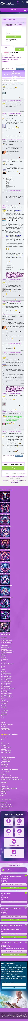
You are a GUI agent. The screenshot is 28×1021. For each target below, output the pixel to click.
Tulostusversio (20, 69)
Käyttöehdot (22, 1015)
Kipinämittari (4, 649)
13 (8, 68)
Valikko (14, 9)
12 (6, 68)
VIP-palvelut (4, 707)
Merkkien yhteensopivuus (7, 650)
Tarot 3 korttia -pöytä (6, 752)
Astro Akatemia (4, 736)
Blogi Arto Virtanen (5, 685)
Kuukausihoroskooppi (6, 638)
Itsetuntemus (4, 714)
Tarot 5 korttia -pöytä (6, 750)
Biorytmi (3, 666)
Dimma (4, 411)
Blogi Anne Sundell (5, 691)
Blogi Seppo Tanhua (6, 673)
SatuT (3, 159)
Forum (2, 698)
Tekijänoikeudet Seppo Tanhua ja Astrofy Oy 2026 (11, 1014)
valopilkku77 (5, 279)
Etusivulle (3, 660)
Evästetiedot (24, 1016)
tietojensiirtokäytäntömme (15, 978)
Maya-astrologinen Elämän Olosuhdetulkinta (11, 779)
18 (2, 69)
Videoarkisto (3, 793)
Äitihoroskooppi (4, 645)
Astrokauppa (4, 703)
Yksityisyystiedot (16, 1016)
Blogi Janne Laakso (5, 695)
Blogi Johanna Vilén (5, 674)
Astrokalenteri (4, 702)
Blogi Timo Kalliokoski (6, 676)
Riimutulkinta (4, 726)
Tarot (2, 742)
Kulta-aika (2, 784)
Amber (4, 82)
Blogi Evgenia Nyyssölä (6, 681)
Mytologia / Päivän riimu (7, 724)
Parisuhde (3, 715)
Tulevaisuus (4, 712)
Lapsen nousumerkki (6, 643)
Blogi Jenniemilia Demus (7, 696)
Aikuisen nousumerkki (6, 642)
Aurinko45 (4, 301)
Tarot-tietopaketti (5, 743)
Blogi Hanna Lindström (6, 693)
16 (12, 68)
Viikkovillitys (4, 637)
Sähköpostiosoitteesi (8, 982)
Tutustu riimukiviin (5, 729)
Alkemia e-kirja (4, 659)
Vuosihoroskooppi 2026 (6, 640)
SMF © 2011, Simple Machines (17, 476)
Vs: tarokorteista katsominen (14, 83)
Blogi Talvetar (4, 690)
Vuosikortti (3, 749)
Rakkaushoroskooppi (6, 647)
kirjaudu (20, 24)
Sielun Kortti (4, 745)
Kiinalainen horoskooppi (6, 652)
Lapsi (2, 717)
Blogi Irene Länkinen (6, 683)
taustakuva (4, 139)
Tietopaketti (3, 700)
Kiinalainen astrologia (6, 759)
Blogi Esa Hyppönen (6, 679)
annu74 (4, 431)
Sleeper (4, 113)
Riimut (2, 668)
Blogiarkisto (3, 791)
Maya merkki (4, 654)
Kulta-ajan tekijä (4, 786)
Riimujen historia (5, 728)
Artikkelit (3, 655)
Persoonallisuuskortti (6, 747)
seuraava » (21, 458)
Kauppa (2, 795)
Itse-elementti (4, 766)
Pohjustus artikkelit (5, 789)
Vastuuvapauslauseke (6, 1016)
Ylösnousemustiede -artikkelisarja (8, 788)
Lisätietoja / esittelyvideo (14, 884)
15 (11, 68)
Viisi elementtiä (4, 764)
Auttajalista (3, 657)
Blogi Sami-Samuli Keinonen (8, 688)
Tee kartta (3, 705)
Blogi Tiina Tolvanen (5, 686)
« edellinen (17, 65)
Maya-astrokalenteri (6, 776)
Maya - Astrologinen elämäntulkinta (9, 777)
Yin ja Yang (3, 762)
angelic (4, 100)
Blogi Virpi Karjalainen (6, 678)
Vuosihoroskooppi (5, 761)
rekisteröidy (9, 25)
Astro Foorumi (9, 20)
